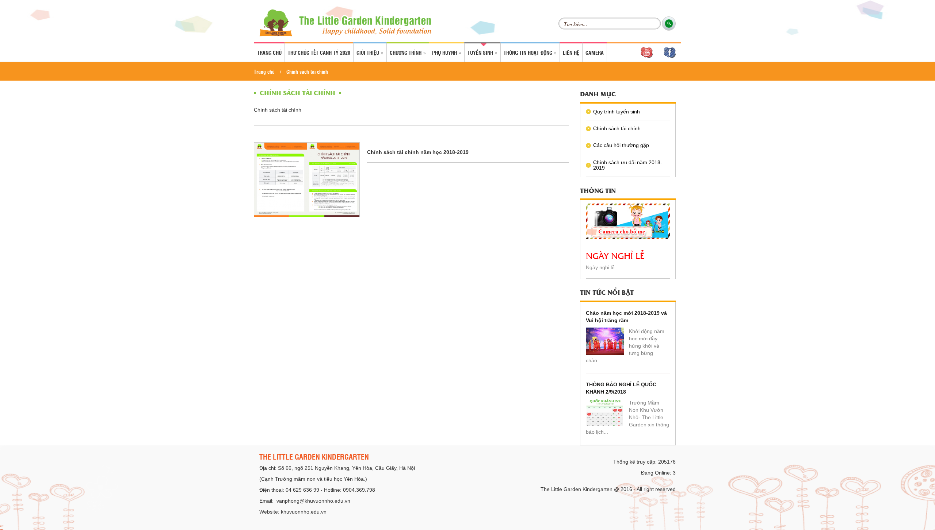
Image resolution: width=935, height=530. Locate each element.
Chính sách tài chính (307, 71)
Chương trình (406, 52)
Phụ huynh (445, 52)
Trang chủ (269, 52)
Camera (594, 52)
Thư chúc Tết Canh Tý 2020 (319, 52)
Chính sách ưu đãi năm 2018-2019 (627, 165)
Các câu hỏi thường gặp (621, 145)
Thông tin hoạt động (529, 52)
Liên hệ (571, 52)
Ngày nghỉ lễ (615, 255)
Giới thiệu (368, 52)
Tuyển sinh (481, 52)
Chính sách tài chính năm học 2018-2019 (418, 152)
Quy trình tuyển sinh (616, 112)
